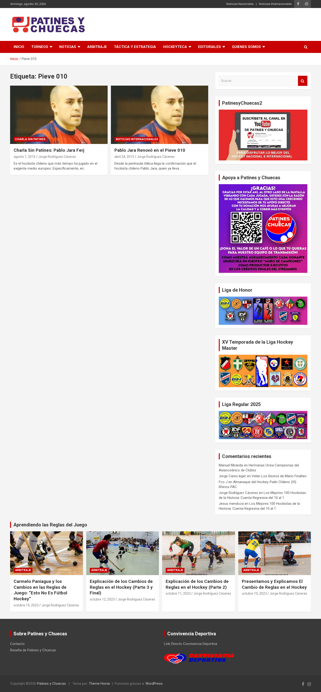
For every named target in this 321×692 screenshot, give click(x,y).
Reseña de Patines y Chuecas (33, 650)
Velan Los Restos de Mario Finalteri (279, 476)
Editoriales (209, 47)
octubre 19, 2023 (26, 605)
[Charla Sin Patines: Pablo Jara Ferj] (59, 114)
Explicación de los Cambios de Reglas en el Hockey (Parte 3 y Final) (121, 587)
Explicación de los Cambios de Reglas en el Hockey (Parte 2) (197, 584)
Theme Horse (99, 683)
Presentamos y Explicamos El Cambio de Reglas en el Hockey (274, 584)
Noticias (67, 47)
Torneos (39, 47)
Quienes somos (246, 47)
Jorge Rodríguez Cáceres (57, 157)
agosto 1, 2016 (24, 157)
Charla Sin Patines (30, 139)
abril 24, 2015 (124, 157)
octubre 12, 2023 (102, 599)
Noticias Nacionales (240, 4)
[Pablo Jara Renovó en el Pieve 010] (159, 114)
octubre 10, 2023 (254, 593)
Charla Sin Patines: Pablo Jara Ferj (49, 150)
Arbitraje (97, 47)
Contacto (17, 644)
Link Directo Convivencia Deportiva (190, 644)
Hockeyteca (175, 47)
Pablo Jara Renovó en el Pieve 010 (149, 150)
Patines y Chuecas (51, 683)
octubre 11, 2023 (178, 593)
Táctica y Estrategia (135, 47)
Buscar (302, 81)
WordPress (154, 683)
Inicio (19, 47)
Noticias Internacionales (275, 4)
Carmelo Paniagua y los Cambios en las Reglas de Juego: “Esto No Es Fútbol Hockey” (40, 590)
